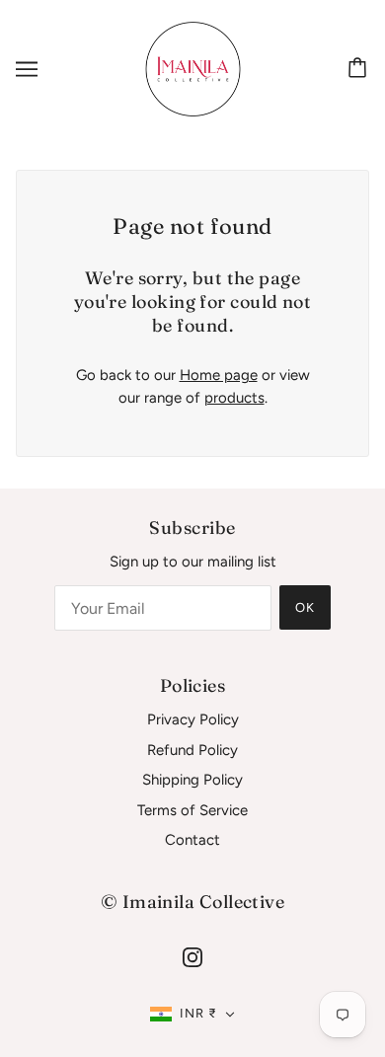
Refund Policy (192, 750)
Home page (219, 375)
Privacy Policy (193, 719)
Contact (192, 840)
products (234, 398)
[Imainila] (193, 68)
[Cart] (360, 69)
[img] (192, 957)
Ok (305, 607)
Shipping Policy (192, 780)
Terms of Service (192, 810)
